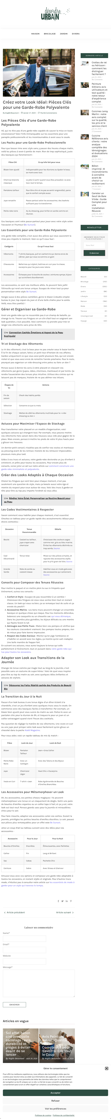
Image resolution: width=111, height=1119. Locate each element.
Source (57, 548)
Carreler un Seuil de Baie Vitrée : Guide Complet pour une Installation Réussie (99, 202)
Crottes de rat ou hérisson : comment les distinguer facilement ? (99, 68)
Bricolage (50, 34)
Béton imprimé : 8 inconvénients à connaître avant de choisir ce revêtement (100, 174)
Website (7, 956)
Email (6, 944)
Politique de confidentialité (64, 1115)
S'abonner (94, 253)
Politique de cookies (43, 1115)
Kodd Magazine (32, 730)
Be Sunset (29, 224)
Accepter (55, 1092)
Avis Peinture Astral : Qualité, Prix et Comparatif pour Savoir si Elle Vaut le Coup (57, 1045)
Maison (35, 34)
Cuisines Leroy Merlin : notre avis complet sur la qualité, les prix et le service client (100, 118)
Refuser (55, 1100)
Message (8, 967)
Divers (76, 34)
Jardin (64, 34)
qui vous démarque (61, 616)
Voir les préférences (55, 1108)
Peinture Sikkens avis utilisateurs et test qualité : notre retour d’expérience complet (99, 92)
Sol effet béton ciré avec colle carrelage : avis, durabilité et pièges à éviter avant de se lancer (19, 1043)
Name (6, 933)
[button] (106, 1068)
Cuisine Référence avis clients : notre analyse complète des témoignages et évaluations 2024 (100, 146)
